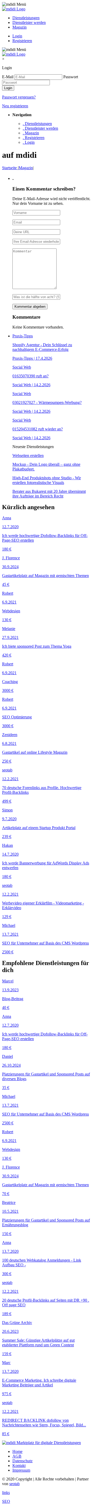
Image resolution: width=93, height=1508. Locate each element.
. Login (29, 142)
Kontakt (19, 1465)
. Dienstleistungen (37, 123)
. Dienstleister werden (40, 128)
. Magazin (31, 133)
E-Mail (7, 77)
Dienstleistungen (26, 18)
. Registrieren (33, 137)
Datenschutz (22, 1461)
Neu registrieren (15, 106)
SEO (6, 1501)
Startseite (10, 168)
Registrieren (22, 40)
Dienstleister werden (29, 22)
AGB (16, 1456)
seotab (14, 1483)
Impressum (21, 1470)
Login (17, 36)
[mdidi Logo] (13, 9)
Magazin (19, 27)
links (6, 1492)
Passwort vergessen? (19, 97)
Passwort (70, 77)
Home (17, 1451)
